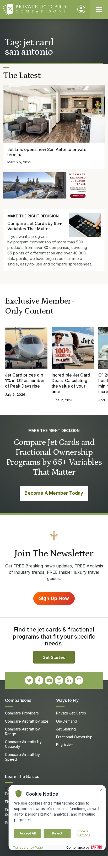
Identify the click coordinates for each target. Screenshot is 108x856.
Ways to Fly (67, 700)
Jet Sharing (66, 729)
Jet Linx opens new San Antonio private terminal (47, 152)
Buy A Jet (64, 745)
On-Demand (66, 721)
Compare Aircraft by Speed (22, 756)
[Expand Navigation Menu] (99, 9)
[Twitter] (29, 680)
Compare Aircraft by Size (26, 721)
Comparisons (18, 700)
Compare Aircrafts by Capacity (23, 744)
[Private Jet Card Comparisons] (37, 9)
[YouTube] (49, 680)
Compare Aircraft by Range (22, 731)
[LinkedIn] (69, 680)
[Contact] (79, 680)
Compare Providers (22, 713)
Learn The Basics (22, 776)
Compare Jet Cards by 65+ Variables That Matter (34, 226)
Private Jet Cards (71, 713)
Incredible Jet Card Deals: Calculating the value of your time (71, 383)
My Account (81, 9)
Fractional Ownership (74, 737)
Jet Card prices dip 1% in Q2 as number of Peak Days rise (25, 380)
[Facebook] (39, 680)
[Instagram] (59, 680)
